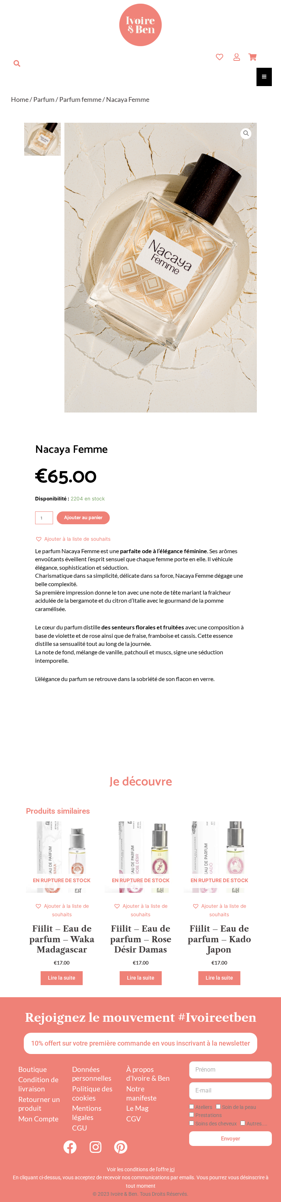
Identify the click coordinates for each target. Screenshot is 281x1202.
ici (172, 1169)
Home (20, 99)
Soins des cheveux (216, 1124)
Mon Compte (38, 1118)
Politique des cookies (92, 1093)
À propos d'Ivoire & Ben (148, 1074)
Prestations (208, 1115)
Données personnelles (91, 1074)
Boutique (32, 1069)
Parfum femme (80, 99)
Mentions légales (86, 1112)
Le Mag (137, 1108)
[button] (16, 63)
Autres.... (257, 1124)
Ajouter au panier (83, 518)
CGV (133, 1118)
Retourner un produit (39, 1104)
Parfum (44, 99)
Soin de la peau (239, 1107)
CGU (79, 1128)
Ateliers (203, 1107)
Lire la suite (61, 978)
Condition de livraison (38, 1084)
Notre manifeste (141, 1093)
